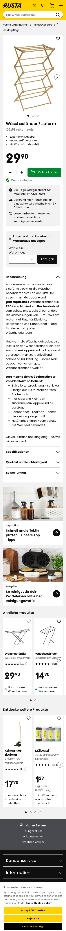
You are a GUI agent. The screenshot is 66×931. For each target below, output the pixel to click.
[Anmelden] (34, 5)
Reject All (33, 918)
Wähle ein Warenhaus (17, 250)
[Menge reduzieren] (10, 172)
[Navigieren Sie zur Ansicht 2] (33, 116)
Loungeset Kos (33, 831)
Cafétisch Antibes (33, 842)
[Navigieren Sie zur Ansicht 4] (40, 812)
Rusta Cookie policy (39, 903)
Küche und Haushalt (16, 25)
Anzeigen (47, 259)
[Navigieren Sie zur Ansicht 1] (28, 116)
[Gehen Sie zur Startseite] (12, 5)
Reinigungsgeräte (44, 25)
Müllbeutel (46, 755)
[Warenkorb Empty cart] (52, 5)
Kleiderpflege (11, 30)
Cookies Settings (33, 926)
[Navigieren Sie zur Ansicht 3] (38, 116)
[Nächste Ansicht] (57, 77)
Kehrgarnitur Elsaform (14, 757)
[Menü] (60, 5)
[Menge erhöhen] (21, 172)
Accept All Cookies (33, 910)
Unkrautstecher (33, 836)
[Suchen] (58, 14)
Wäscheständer (17, 656)
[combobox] (29, 14)
